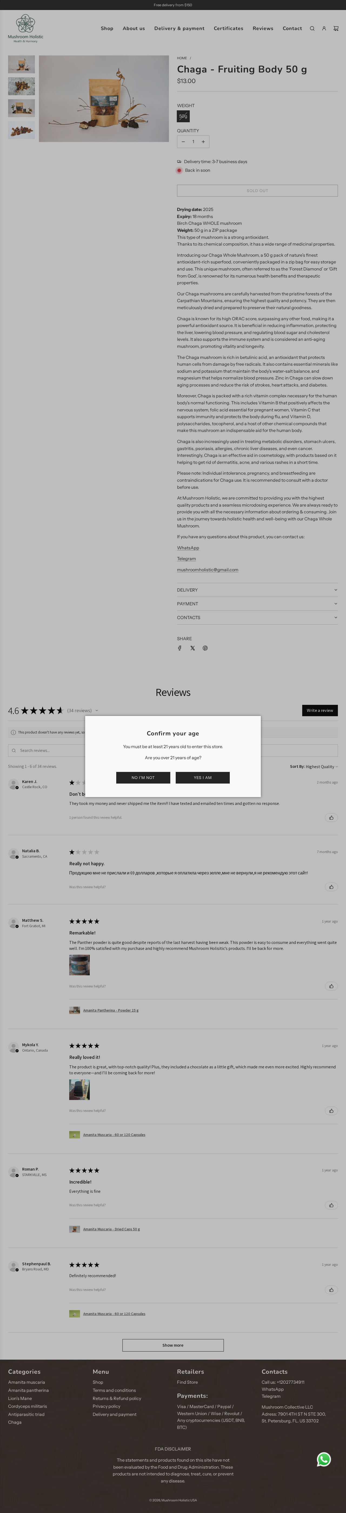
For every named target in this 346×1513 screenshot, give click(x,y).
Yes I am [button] (203, 777)
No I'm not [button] (143, 777)
